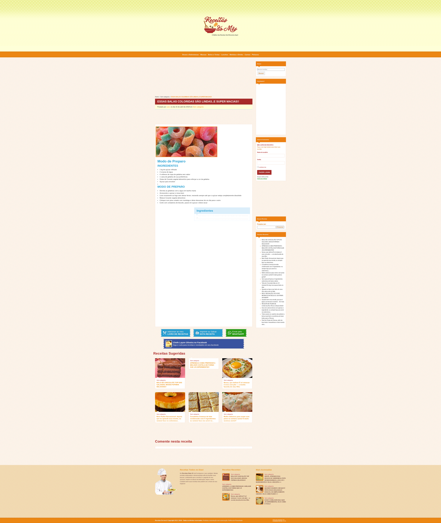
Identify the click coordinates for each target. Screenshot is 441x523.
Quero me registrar (262, 178)
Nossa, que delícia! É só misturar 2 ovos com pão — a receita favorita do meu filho (237, 384)
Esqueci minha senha (262, 176)
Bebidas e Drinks (236, 55)
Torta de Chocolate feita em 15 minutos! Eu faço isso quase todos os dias (272, 285)
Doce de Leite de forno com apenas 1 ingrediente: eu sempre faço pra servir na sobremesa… (273, 310)
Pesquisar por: (261, 224)
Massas (203, 55)
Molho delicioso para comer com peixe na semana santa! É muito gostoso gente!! (236, 418)
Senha (259, 159)
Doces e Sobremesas (190, 55)
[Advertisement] (220, 8)
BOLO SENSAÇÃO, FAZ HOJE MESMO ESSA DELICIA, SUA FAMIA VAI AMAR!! (272, 295)
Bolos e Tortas (213, 55)
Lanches (224, 55)
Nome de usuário (262, 152)
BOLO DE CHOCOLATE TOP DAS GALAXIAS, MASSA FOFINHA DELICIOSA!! (169, 384)
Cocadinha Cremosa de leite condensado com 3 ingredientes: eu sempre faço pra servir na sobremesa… (203, 418)
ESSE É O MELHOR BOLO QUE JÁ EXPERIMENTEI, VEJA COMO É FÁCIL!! (275, 502)
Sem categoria (164, 97)
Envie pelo (238, 333)
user (168, 107)
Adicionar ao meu (177, 333)
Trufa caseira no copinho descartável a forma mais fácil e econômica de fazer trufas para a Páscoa (273, 316)
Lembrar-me (262, 167)
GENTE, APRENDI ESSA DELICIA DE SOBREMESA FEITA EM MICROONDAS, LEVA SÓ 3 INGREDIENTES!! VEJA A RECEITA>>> (271, 479)
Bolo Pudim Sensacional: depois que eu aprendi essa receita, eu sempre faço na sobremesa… (169, 418)
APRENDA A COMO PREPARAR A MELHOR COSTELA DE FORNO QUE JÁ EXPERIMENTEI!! (202, 365)
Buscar (261, 73)
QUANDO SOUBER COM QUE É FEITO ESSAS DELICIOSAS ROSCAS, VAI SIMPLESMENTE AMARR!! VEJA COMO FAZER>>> (270, 491)
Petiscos (255, 55)
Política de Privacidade (235, 520)
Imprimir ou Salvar (208, 333)
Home (157, 97)
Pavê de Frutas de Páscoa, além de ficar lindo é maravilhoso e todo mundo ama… (273, 322)
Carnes (247, 55)
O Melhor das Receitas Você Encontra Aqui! (225, 35)
